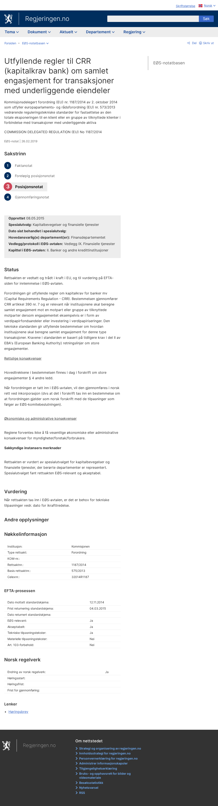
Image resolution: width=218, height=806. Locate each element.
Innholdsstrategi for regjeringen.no (105, 753)
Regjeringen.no (47, 18)
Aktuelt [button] (67, 32)
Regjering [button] (132, 32)
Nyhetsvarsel (88, 787)
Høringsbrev (18, 711)
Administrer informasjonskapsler (103, 763)
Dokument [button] (38, 32)
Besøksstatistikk (91, 782)
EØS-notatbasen (169, 63)
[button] (35, 43)
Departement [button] (99, 32)
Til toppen (65, 723)
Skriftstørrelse (185, 6)
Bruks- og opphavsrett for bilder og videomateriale (105, 776)
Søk (206, 18)
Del (193, 43)
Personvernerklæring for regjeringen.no (108, 758)
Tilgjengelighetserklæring (98, 768)
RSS (82, 792)
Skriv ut (208, 43)
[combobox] (153, 19)
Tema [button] (10, 32)
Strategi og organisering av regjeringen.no (110, 748)
